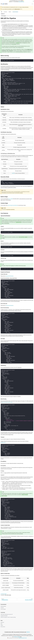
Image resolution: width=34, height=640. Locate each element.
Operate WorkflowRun (9, 276)
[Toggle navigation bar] (1, 4)
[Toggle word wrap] (30, 72)
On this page (3, 15)
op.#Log (12, 265)
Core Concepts (3, 609)
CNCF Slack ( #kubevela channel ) (6, 614)
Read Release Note (21, 1)
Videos (2, 625)
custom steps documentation (12, 205)
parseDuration (3, 442)
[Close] (33, 1)
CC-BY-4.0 (28, 632)
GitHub (22, 0)
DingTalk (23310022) (4, 615)
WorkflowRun (14, 44)
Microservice (3, 626)
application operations (11, 209)
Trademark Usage (17, 636)
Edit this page (4, 593)
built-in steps (10, 198)
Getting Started (3, 606)
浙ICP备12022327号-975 (23, 637)
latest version (17, 9)
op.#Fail (13, 173)
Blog (1, 623)
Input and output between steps (7, 402)
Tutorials (2, 607)
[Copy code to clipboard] (32, 60)
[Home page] (1, 12)
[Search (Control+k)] (32, 4)
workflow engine (11, 41)
